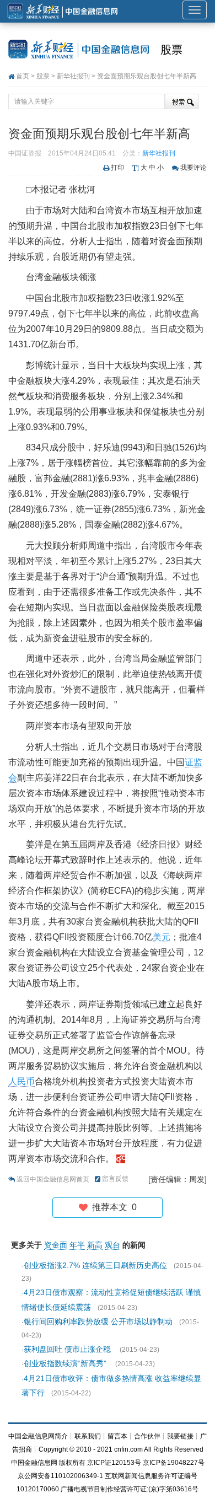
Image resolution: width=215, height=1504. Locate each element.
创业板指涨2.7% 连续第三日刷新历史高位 (95, 1265)
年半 (77, 1244)
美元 (161, 937)
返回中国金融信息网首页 (53, 1179)
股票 (171, 50)
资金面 (55, 1244)
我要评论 (193, 167)
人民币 (21, 1081)
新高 (95, 1244)
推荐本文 (112, 1207)
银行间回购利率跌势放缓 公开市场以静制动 (98, 1321)
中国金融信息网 (34, 1463)
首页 (22, 76)
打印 (117, 167)
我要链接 (180, 1436)
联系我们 (87, 1436)
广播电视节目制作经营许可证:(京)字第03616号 (129, 1489)
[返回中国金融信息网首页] (120, 1158)
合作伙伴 (147, 1436)
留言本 (117, 1436)
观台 (112, 1244)
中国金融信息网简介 (38, 1436)
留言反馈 (115, 1179)
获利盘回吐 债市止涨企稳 (68, 1349)
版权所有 (72, 1463)
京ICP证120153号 (114, 1463)
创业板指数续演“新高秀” (66, 1363)
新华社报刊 (73, 76)
